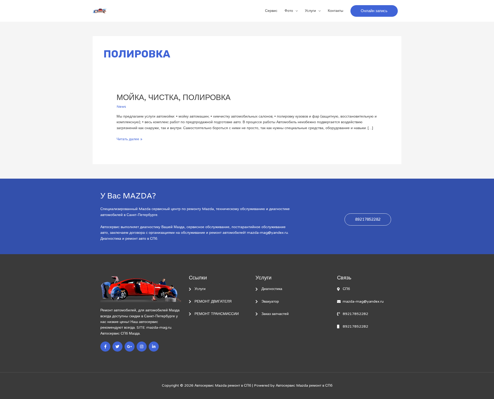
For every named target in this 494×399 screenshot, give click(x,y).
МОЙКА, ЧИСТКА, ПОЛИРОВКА (174, 97)
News (121, 106)
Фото (289, 11)
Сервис (271, 11)
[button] (374, 11)
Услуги (310, 11)
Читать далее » (129, 138)
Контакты (335, 11)
